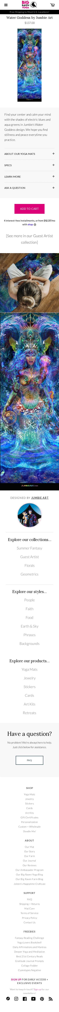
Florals (30, 565)
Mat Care (29, 908)
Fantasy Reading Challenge (29, 937)
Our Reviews (30, 865)
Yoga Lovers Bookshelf (29, 942)
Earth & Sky (29, 626)
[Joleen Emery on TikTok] (8, 999)
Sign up (37, 989)
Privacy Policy (29, 917)
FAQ (29, 899)
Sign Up (16, 979)
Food (29, 617)
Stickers (30, 687)
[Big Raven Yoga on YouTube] (33, 999)
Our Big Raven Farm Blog (29, 879)
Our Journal (29, 860)
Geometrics (29, 574)
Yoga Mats (29, 669)
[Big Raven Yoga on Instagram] (16, 999)
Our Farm (29, 856)
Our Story (29, 851)
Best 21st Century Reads (29, 956)
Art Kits (29, 704)
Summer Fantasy (29, 548)
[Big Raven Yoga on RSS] (51, 999)
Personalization (29, 822)
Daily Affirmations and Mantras (29, 947)
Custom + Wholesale (29, 826)
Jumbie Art (40, 497)
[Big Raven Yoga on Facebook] (25, 999)
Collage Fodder (29, 965)
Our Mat (29, 846)
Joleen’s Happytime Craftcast (29, 883)
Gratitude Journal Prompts (29, 961)
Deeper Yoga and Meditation (29, 951)
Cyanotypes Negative (29, 970)
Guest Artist (29, 557)
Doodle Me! (29, 831)
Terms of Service (30, 913)
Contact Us (30, 922)
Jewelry (30, 678)
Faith (29, 609)
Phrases (29, 635)
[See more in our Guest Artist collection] (29, 238)
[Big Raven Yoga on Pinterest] (42, 999)
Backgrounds (29, 643)
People (29, 600)
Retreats (29, 713)
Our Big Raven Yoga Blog (29, 874)
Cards (29, 695)
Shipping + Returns (29, 903)
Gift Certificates (29, 817)
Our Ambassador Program (29, 869)
